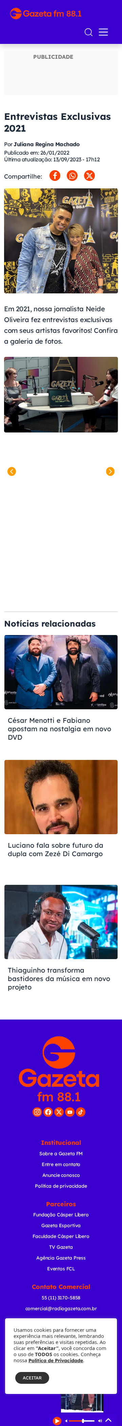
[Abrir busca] (89, 32)
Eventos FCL (61, 1269)
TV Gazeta (61, 1247)
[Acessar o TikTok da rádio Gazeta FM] (81, 1112)
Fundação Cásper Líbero (61, 1215)
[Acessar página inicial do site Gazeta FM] (61, 13)
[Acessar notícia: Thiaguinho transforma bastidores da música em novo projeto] (61, 943)
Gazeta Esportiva (61, 1225)
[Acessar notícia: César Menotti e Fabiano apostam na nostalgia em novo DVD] (61, 693)
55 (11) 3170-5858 (61, 1298)
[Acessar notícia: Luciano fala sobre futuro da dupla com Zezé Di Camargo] (61, 818)
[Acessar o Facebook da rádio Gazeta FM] (48, 1112)
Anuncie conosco (61, 1175)
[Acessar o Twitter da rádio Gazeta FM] (59, 1112)
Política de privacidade (61, 1186)
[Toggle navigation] (105, 32)
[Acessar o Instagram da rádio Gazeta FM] (37, 1112)
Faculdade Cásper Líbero (61, 1236)
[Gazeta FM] (59, 1069)
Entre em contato (61, 1164)
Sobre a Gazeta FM (61, 1154)
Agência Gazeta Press (61, 1258)
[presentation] (11, 471)
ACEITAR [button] (32, 1377)
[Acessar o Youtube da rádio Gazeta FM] (70, 1112)
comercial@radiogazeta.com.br (61, 1308)
